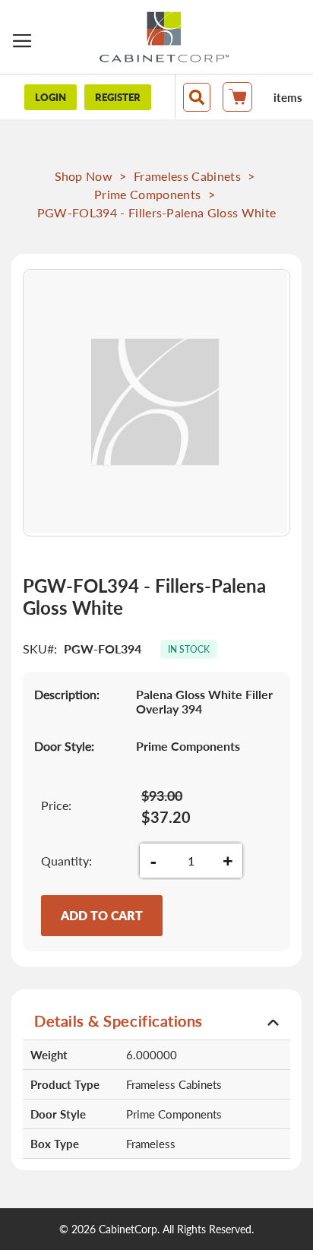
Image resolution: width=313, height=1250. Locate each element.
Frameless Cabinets (187, 176)
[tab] (156, 1020)
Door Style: (64, 746)
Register (118, 97)
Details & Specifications (118, 1020)
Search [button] (196, 97)
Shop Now (84, 176)
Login (50, 97)
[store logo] (164, 36)
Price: (56, 805)
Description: (67, 694)
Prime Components (147, 194)
